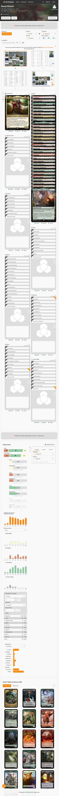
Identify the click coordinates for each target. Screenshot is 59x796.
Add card (4, 31)
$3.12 (25, 410)
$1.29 (11, 250)
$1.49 (11, 131)
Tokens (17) (7, 685)
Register (48, 2)
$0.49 (11, 340)
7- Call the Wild (8, 662)
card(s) (7, 613)
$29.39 (44, 422)
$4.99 (11, 410)
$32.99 (37, 422)
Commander (8, 667)
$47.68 (25, 189)
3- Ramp (9, 654)
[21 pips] (25, 450)
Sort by (28, 35)
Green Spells (8, 562)
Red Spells (8, 548)
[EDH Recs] (3, 99)
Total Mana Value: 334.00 (9, 513)
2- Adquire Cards (8, 652)
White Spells (8, 533)
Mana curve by (7, 528)
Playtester (53, 18)
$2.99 (37, 355)
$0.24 (18, 340)
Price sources (44, 35)
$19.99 (37, 223)
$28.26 (51, 422)
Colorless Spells (9, 577)
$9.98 (45, 290)
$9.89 (51, 290)
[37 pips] (15, 455)
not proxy (8, 669)
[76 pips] (16, 450)
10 (15, 517)
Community (24, 2)
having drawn (8, 607)
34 (11, 649)
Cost (5, 448)
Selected (44, 449)
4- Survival (8, 656)
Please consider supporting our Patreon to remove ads (30, 25)
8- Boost (8, 665)
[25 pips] (6, 450)
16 (11, 660)
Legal (11, 10)
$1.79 (18, 131)
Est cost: (12, 11)
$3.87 (18, 410)
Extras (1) (15, 685)
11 (12, 516)
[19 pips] (7, 455)
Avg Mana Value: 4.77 (9, 512)
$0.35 (25, 250)
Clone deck (7, 18)
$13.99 (37, 290)
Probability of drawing (10, 593)
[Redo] (3, 97)
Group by (44, 31)
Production (7, 453)
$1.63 (44, 355)
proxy (9, 671)
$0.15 (25, 340)
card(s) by (7, 602)
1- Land (9, 649)
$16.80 (44, 223)
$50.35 (18, 189)
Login (53, 2)
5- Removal (8, 658)
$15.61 (51, 223)
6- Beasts (8, 660)
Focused (36, 449)
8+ (26, 525)
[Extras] (3, 102)
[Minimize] (56, 30)
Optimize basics (50, 444)
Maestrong (54, 9)
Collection (30, 2)
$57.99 (11, 189)
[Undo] (3, 95)
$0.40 (18, 250)
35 (11, 669)
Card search (7, 33)
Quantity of (8, 644)
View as (28, 31)
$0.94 (25, 131)
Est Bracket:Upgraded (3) (21, 10)
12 (10, 516)
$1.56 (51, 355)
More (14, 18)
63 (11, 671)
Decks (17, 2)
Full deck (51, 449)
